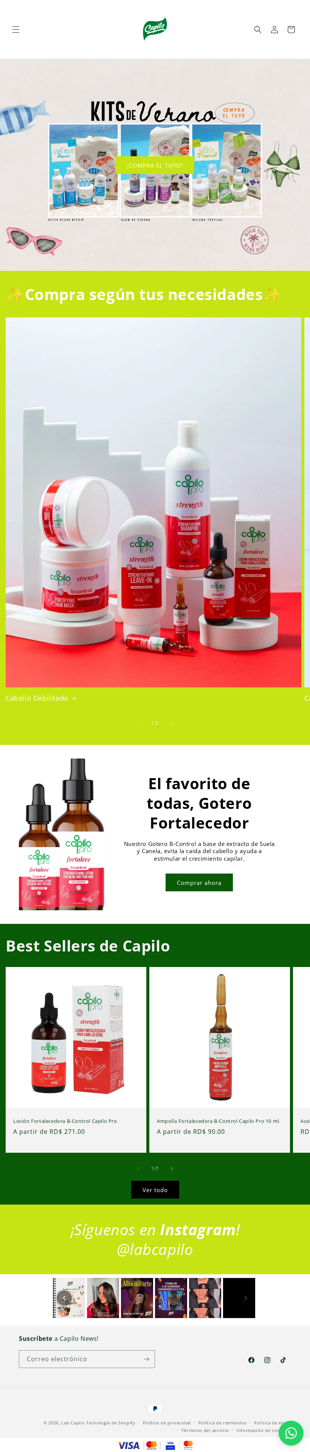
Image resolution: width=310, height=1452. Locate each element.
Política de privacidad (167, 1423)
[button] (16, 29)
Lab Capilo (73, 1423)
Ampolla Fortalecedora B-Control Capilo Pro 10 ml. (218, 1121)
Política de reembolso (222, 1423)
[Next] (245, 1298)
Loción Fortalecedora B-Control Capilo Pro (65, 1121)
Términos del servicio (205, 1430)
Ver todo (155, 1190)
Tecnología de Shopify (110, 1423)
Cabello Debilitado (37, 698)
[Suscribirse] (146, 1359)
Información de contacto (264, 1430)
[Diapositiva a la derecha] (171, 723)
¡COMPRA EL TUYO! (155, 165)
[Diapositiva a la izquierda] (138, 723)
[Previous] (64, 1298)
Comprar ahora (199, 882)
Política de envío (272, 1423)
